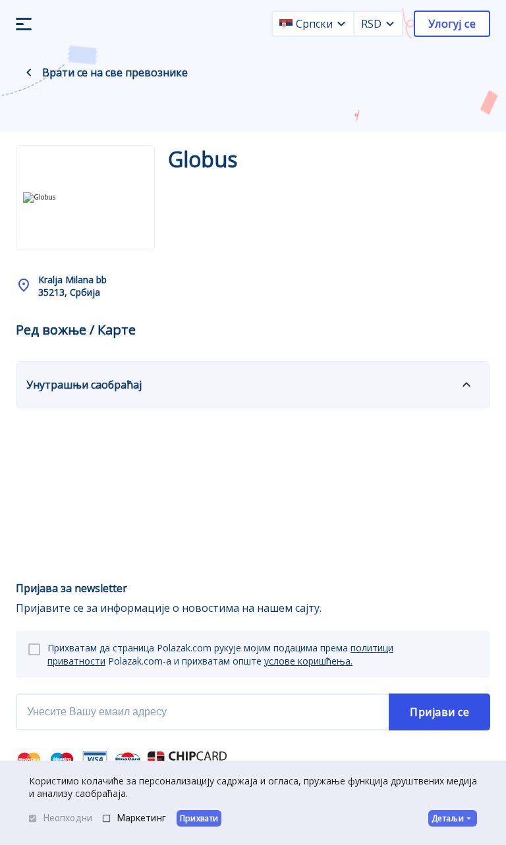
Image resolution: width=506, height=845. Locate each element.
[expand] (466, 384)
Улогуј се (452, 23)
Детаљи (448, 818)
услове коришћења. (308, 661)
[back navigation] (29, 72)
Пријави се (439, 712)
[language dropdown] (341, 23)
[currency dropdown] (390, 23)
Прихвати (199, 818)
